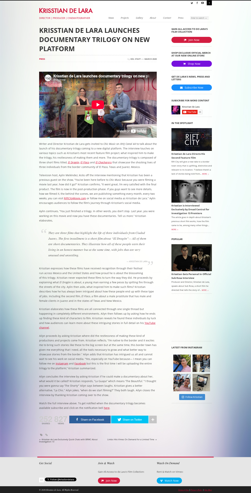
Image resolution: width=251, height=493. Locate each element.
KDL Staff (135, 59)
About (153, 17)
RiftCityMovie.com (75, 198)
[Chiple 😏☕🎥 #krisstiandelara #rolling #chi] (201, 363)
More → (205, 174)
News (111, 17)
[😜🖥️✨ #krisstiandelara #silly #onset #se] (201, 382)
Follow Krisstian (193, 397)
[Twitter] (191, 3)
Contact (167, 17)
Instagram (62, 363)
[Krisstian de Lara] (66, 10)
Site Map (208, 489)
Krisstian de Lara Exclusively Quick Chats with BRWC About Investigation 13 (68, 440)
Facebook (80, 363)
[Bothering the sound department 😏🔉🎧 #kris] (182, 363)
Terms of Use (183, 489)
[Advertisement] (191, 318)
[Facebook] (197, 3)
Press (181, 17)
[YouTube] (202, 3)
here (107, 408)
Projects (125, 17)
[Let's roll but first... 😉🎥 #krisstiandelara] (182, 382)
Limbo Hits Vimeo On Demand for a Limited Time (132, 439)
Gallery (139, 17)
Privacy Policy (197, 489)
